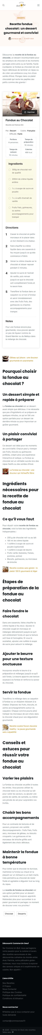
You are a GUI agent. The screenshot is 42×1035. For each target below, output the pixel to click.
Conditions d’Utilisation (13, 998)
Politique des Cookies (12, 992)
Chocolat (9, 914)
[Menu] (38, 5)
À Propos (7, 986)
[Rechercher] (3, 5)
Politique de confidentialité (14, 995)
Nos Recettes (8, 983)
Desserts (21, 18)
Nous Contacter (10, 989)
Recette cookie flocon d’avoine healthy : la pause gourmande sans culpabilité (20, 729)
